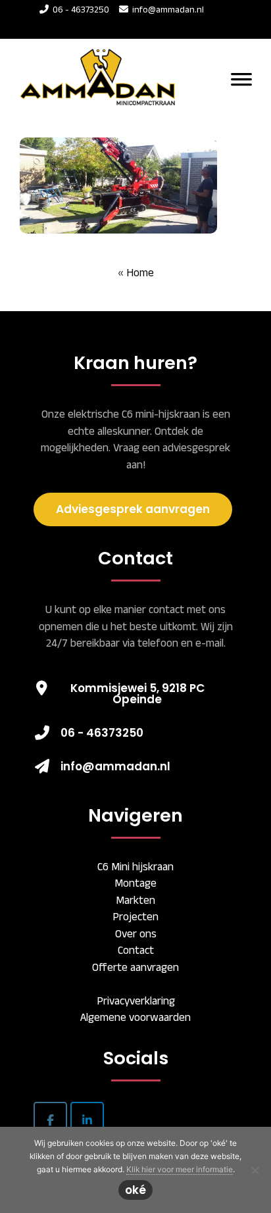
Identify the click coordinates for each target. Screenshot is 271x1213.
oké (135, 1190)
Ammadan (101, 63)
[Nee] (254, 1170)
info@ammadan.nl (168, 9)
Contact (136, 950)
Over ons (136, 933)
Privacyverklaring (136, 1000)
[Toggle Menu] (241, 78)
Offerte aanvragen (135, 967)
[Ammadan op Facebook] (50, 1120)
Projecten (135, 916)
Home (140, 272)
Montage (135, 883)
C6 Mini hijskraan (135, 866)
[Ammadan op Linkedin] (87, 1120)
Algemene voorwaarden (135, 1017)
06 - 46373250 (79, 9)
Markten (135, 900)
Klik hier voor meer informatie (179, 1169)
